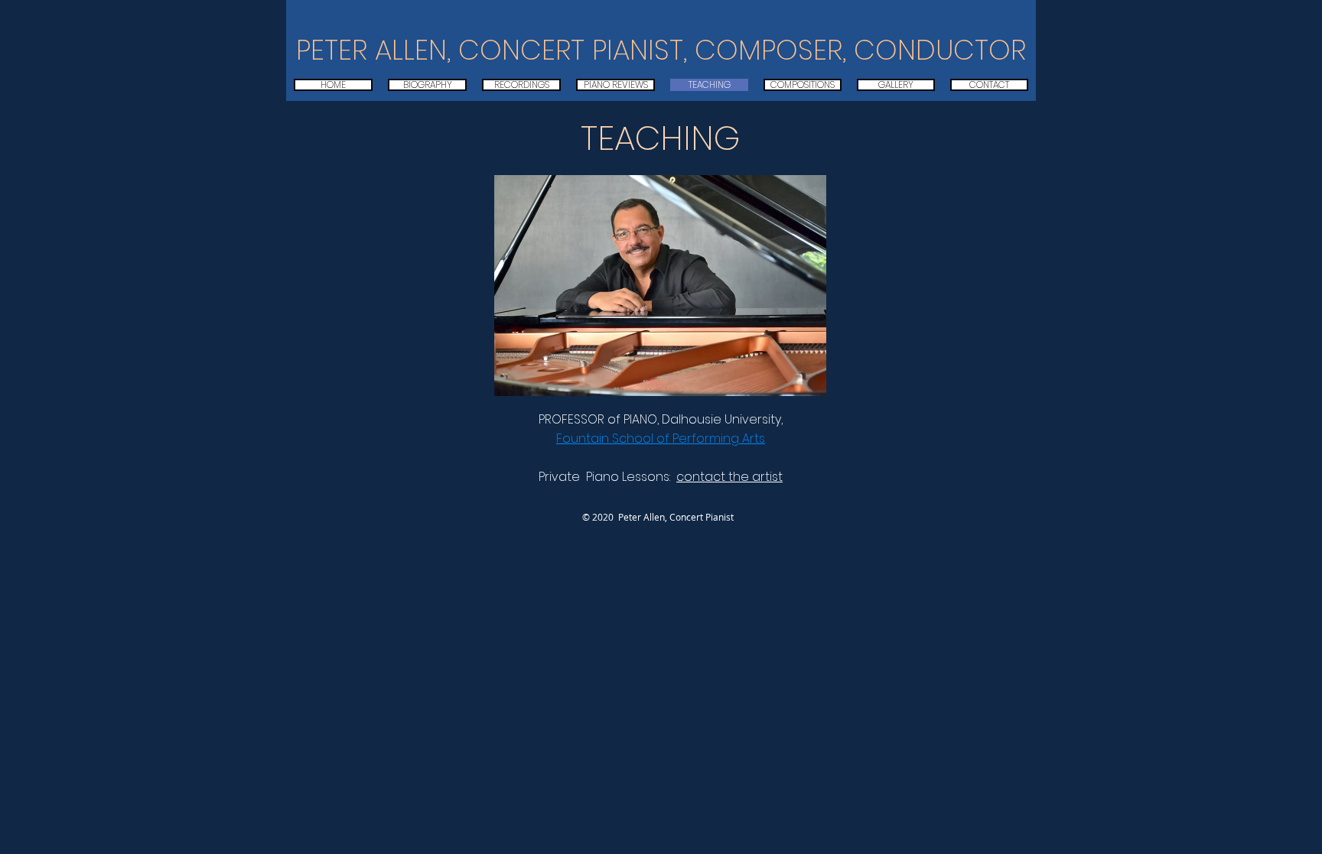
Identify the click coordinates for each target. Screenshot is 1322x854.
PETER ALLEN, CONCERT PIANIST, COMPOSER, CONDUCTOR (661, 50)
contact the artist (729, 476)
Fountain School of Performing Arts (660, 438)
